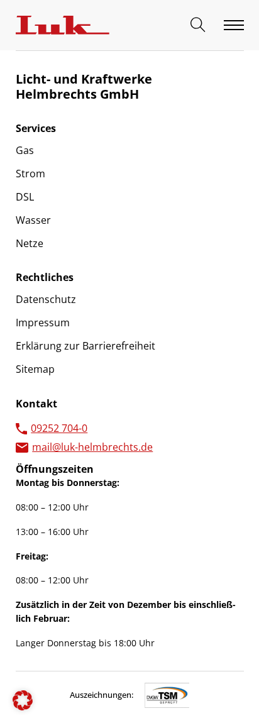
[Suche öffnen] (198, 25)
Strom (30, 173)
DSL (25, 197)
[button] (22, 700)
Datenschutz (46, 299)
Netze (29, 243)
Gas (25, 150)
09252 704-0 (59, 428)
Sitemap (35, 369)
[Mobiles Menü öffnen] (234, 25)
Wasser (33, 220)
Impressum (43, 322)
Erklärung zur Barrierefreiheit (85, 346)
